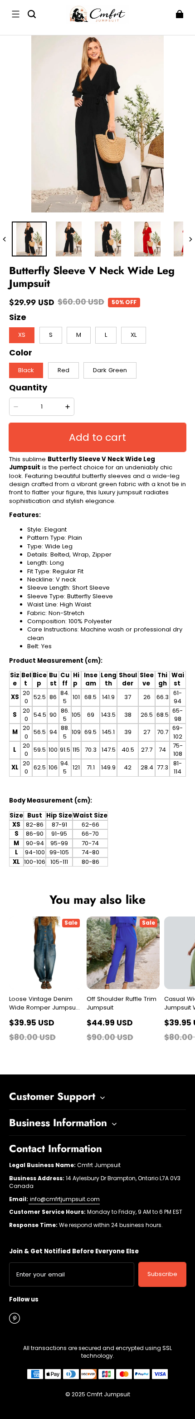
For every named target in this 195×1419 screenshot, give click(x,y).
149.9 (108, 767)
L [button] (106, 334)
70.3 (91, 749)
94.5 (64, 767)
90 (53, 714)
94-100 (35, 852)
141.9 (108, 697)
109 (76, 732)
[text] (97, 588)
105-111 (59, 861)
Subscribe (162, 1274)
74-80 (90, 852)
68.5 (90, 697)
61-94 (177, 697)
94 (53, 732)
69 (90, 714)
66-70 (90, 833)
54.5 (40, 714)
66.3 (162, 697)
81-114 (177, 767)
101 (76, 697)
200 (26, 697)
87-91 (59, 824)
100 (53, 749)
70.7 (162, 732)
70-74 (90, 843)
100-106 (34, 861)
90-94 (35, 843)
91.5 (65, 749)
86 (53, 697)
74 (162, 749)
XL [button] (133, 334)
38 (128, 714)
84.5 (64, 697)
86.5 (65, 714)
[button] (15, 14)
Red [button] (63, 370)
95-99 (59, 843)
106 (53, 767)
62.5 (40, 767)
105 (76, 714)
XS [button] (21, 334)
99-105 (59, 852)
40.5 (128, 749)
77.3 (162, 767)
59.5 (40, 749)
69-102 (177, 732)
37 (127, 697)
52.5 (40, 697)
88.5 (65, 732)
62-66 (90, 824)
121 (76, 767)
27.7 (146, 749)
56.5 (40, 732)
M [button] (78, 334)
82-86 (35, 824)
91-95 (59, 833)
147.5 (109, 749)
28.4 (147, 767)
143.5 (108, 714)
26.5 (147, 714)
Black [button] (26, 370)
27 (146, 732)
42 (128, 767)
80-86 (90, 861)
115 (76, 749)
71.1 (91, 767)
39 (128, 732)
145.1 (108, 732)
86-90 (35, 833)
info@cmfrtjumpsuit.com (64, 1199)
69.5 (90, 732)
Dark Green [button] (110, 370)
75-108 (178, 749)
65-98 (177, 714)
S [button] (51, 334)
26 (147, 697)
